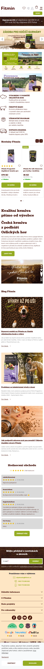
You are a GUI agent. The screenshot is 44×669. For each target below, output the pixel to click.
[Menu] (41, 8)
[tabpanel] (11, 171)
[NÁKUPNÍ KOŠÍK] (36, 8)
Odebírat (35, 561)
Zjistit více (8, 253)
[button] (2, 39)
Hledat (38, 13)
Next (41, 141)
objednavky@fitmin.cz (23, 577)
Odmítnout (11, 663)
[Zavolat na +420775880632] (28, 8)
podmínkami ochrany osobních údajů (31, 566)
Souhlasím (33, 663)
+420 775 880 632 (24, 581)
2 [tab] (22, 200)
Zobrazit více (22, 533)
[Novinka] (33, 156)
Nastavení (5, 657)
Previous (37, 141)
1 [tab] (21, 200)
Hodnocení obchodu (22, 465)
